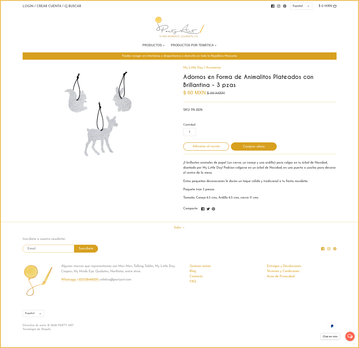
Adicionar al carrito (206, 146)
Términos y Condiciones (283, 271)
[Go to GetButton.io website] (350, 343)
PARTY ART (66, 325)
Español (298, 6)
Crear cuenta (49, 6)
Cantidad (189, 124)
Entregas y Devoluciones (284, 266)
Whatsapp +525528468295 (80, 279)
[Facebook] (272, 6)
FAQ (193, 281)
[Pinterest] (284, 6)
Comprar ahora (254, 146)
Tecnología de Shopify (37, 329)
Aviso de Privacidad (280, 276)
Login (28, 6)
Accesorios (213, 67)
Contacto (196, 276)
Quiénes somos (200, 266)
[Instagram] (278, 6)
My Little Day (193, 67)
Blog (193, 271)
